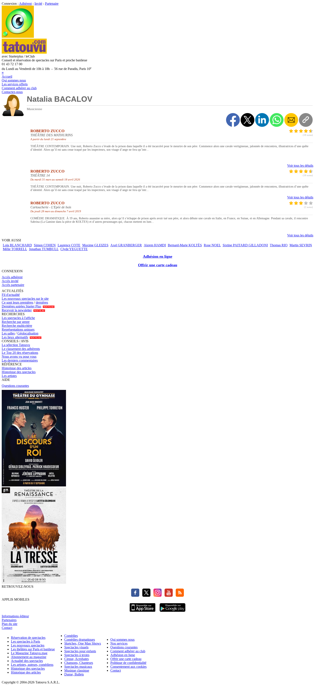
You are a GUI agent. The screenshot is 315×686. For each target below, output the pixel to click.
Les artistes (9, 376)
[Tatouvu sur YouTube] (167, 595)
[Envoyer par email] (291, 120)
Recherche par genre (16, 322)
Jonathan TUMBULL (43, 249)
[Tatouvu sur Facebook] (135, 595)
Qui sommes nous (14, 80)
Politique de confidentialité (128, 663)
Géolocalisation (27, 333)
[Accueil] (18, 36)
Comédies (71, 636)
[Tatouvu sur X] (145, 595)
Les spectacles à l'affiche (18, 318)
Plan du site (9, 624)
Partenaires (9, 620)
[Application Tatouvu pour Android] (172, 612)
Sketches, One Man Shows (82, 643)
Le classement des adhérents (21, 349)
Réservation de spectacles (28, 637)
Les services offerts (15, 84)
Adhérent (25, 3)
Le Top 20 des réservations (20, 352)
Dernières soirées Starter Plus (21, 306)
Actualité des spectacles (27, 661)
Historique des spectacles (19, 372)
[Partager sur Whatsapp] (277, 120)
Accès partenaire (13, 285)
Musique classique (76, 670)
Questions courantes (15, 386)
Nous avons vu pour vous (19, 356)
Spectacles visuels (76, 647)
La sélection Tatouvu (16, 345)
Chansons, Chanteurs (78, 663)
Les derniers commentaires (20, 360)
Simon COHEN (45, 245)
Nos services (119, 643)
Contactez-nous (12, 92)
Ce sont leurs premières (17, 302)
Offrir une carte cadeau (157, 265)
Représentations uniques (18, 329)
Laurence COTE (69, 245)
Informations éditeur (15, 616)
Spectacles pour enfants (80, 651)
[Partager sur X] (247, 120)
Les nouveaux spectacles (27, 645)
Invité (38, 3)
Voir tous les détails (300, 165)
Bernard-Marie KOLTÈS (185, 245)
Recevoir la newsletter (17, 310)
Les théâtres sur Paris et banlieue (33, 649)
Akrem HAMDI (155, 245)
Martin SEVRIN (301, 245)
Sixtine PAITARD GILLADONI (245, 245)
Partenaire (51, 3)
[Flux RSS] (179, 595)
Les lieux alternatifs (15, 337)
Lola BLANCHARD (17, 245)
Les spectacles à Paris (25, 641)
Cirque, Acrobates (76, 659)
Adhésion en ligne (157, 256)
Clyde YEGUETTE (74, 249)
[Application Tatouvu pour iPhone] (142, 612)
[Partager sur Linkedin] (262, 120)
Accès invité (10, 281)
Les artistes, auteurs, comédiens (32, 664)
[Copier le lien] (306, 120)
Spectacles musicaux (78, 666)
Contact (7, 628)
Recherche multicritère (17, 325)
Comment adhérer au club (19, 88)
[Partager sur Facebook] (233, 120)
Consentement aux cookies (128, 666)
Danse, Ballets (74, 674)
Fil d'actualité (11, 295)
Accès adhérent (12, 277)
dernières (42, 302)
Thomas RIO (279, 245)
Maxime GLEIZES (95, 245)
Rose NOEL (212, 245)
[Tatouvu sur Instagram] (156, 595)
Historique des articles (17, 368)
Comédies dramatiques (79, 639)
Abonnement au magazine (28, 657)
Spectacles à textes (76, 655)
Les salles (8, 333)
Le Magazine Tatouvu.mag (29, 653)
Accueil (7, 76)
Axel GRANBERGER (126, 245)
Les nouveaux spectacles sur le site (25, 298)
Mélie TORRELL (15, 249)
